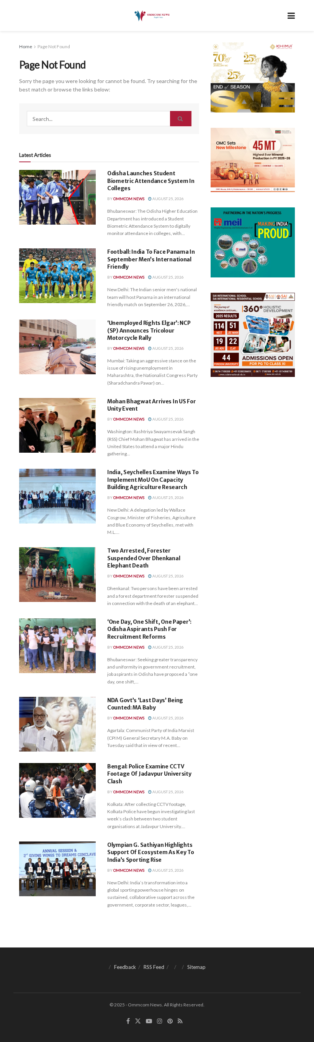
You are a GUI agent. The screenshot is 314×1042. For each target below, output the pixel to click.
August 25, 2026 (168, 198)
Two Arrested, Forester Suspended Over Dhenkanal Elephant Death (143, 558)
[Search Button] (180, 118)
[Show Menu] (291, 15)
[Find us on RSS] (180, 1021)
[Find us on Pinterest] (170, 1021)
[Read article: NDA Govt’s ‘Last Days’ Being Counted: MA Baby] (57, 724)
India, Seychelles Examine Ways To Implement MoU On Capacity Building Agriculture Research (153, 480)
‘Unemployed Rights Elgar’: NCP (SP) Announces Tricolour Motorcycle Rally (149, 330)
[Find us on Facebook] (128, 1021)
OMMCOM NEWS (128, 198)
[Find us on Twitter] (138, 1021)
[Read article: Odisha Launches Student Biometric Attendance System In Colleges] (57, 197)
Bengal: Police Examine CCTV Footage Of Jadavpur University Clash (149, 774)
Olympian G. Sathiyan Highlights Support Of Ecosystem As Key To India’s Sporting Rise (150, 852)
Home (25, 46)
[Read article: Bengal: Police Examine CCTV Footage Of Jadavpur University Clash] (57, 790)
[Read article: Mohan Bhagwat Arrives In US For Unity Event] (57, 425)
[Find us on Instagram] (159, 1021)
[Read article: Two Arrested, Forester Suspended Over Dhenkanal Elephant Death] (57, 574)
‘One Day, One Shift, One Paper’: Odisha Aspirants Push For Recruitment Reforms (149, 629)
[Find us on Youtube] (149, 1021)
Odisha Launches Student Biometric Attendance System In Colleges (151, 181)
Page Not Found (54, 46)
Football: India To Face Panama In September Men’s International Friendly (151, 259)
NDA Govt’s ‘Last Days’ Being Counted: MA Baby (145, 704)
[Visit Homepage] (151, 15)
